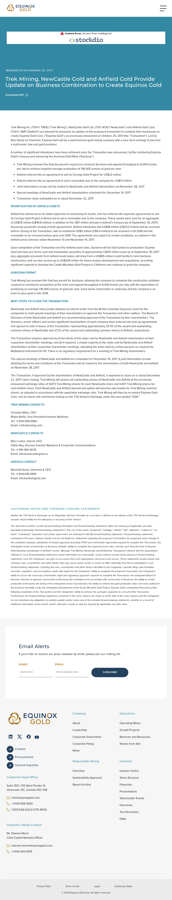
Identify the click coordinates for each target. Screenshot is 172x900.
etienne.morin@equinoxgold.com (32, 846)
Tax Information (129, 812)
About (76, 723)
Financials (126, 785)
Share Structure (129, 778)
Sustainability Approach (87, 778)
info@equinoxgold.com (25, 798)
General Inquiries (26, 765)
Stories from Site (130, 744)
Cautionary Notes (123, 886)
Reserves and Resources (135, 737)
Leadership (80, 730)
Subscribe (110, 672)
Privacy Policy (44, 886)
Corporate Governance (87, 737)
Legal (97, 886)
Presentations (128, 791)
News (76, 750)
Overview (78, 771)
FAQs (123, 819)
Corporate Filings (83, 744)
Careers (20, 749)
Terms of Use (72, 886)
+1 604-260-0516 (21, 851)
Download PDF (14, 95)
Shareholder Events (132, 798)
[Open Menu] (163, 8)
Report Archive (82, 785)
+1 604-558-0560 (22, 804)
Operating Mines (130, 723)
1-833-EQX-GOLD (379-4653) (29, 810)
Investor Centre (129, 771)
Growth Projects (130, 730)
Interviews (126, 805)
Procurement (24, 757)
